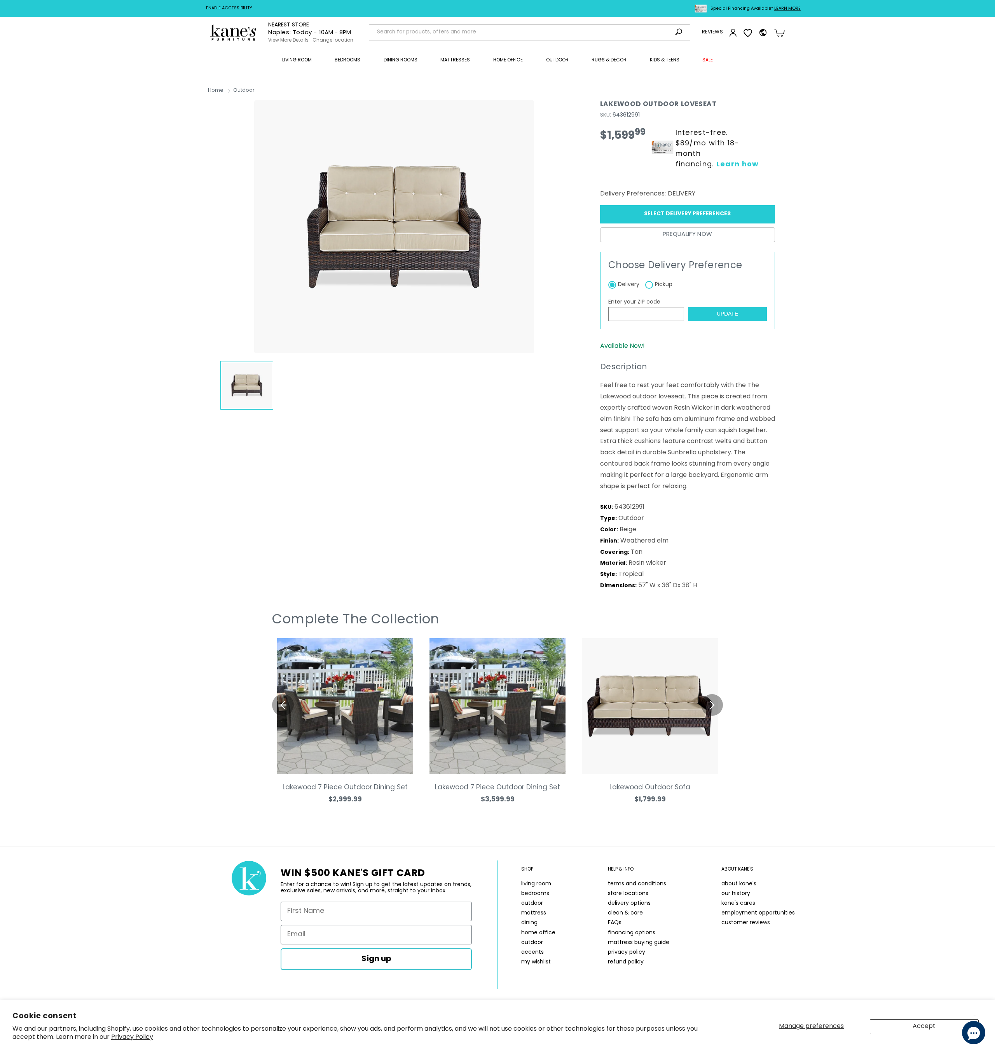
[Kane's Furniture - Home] (233, 32)
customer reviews (745, 923)
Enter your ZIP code (634, 302)
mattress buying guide (638, 943)
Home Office (508, 60)
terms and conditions (637, 884)
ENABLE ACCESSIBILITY (229, 8)
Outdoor (557, 60)
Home (215, 90)
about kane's (738, 884)
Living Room (297, 60)
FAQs (614, 923)
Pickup (663, 285)
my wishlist (536, 962)
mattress (533, 913)
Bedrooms (347, 60)
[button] (296, 60)
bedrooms (535, 894)
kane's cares (738, 903)
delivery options (629, 903)
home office (538, 933)
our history (735, 894)
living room (536, 884)
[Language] (763, 32)
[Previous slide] (283, 705)
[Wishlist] (747, 32)
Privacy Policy (132, 1037)
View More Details (288, 40)
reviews (712, 32)
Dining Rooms (400, 60)
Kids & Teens (664, 60)
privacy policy (626, 952)
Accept (924, 1026)
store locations (628, 894)
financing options (631, 933)
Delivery (628, 285)
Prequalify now (687, 234)
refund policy (626, 962)
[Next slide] (712, 705)
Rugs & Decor (609, 60)
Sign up (376, 959)
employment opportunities (758, 913)
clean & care (625, 913)
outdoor (532, 903)
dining (529, 923)
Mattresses (455, 60)
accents (532, 952)
